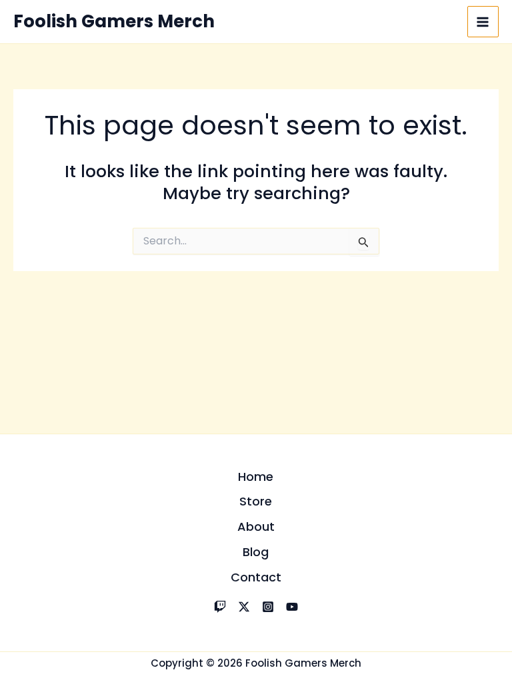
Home (255, 476)
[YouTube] (292, 607)
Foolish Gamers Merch (114, 21)
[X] (244, 607)
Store (255, 501)
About (256, 526)
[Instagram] (268, 607)
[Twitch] (220, 607)
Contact (256, 577)
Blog (256, 551)
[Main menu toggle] (483, 22)
